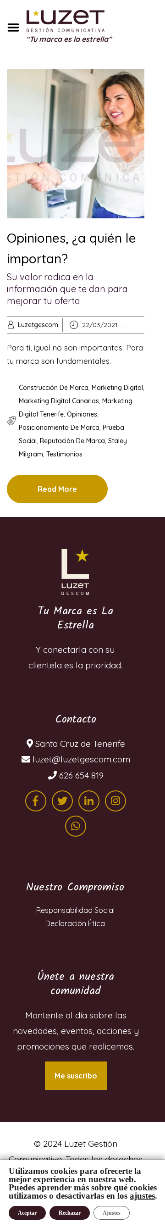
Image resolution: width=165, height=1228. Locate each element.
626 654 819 (80, 775)
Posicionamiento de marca (59, 427)
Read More (57, 489)
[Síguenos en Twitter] (62, 801)
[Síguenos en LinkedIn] (89, 801)
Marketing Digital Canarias (59, 401)
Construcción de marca (53, 387)
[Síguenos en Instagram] (115, 801)
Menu (16, 27)
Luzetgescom (38, 325)
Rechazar (70, 1213)
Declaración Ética (75, 923)
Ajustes (112, 1213)
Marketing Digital (117, 387)
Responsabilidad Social (75, 910)
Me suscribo (76, 1075)
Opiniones (82, 414)
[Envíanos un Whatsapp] (75, 826)
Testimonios (64, 454)
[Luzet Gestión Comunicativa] (75, 572)
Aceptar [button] (27, 1213)
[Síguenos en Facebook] (35, 801)
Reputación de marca (72, 441)
